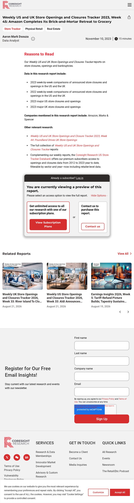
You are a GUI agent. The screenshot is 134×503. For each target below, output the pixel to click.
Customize (98, 492)
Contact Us (75, 458)
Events (106, 458)
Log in (79, 178)
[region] (67, 491)
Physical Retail (33, 28)
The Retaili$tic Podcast (115, 471)
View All (123, 253)
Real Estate (53, 28)
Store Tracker (12, 28)
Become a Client (78, 452)
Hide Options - (99, 195)
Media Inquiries (78, 464)
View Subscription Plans (48, 224)
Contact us (92, 226)
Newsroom (108, 464)
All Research (109, 452)
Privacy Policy (108, 399)
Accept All (120, 492)
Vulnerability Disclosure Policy (14, 477)
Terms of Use (11, 466)
